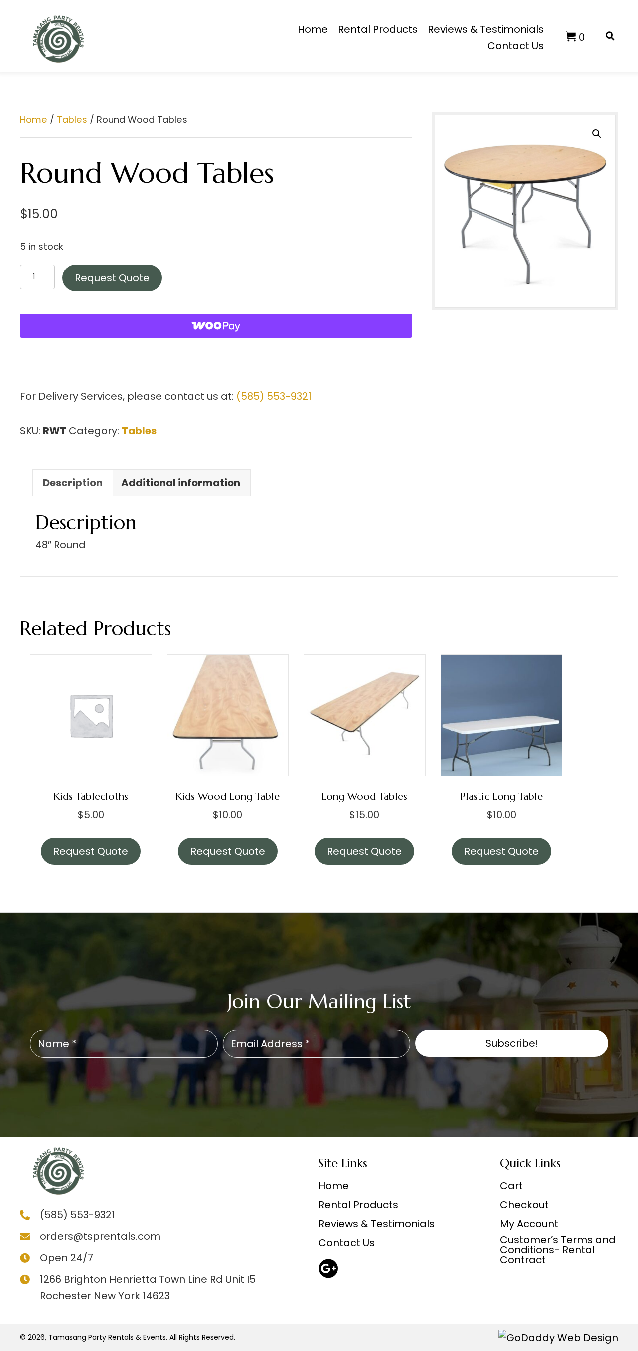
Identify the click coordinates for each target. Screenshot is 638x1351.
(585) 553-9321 (274, 396)
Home (33, 119)
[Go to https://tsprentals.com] (57, 1166)
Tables (72, 119)
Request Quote (112, 278)
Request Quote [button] (227, 851)
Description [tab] (73, 483)
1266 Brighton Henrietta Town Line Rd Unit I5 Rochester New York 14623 (148, 1287)
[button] (597, 134)
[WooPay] (216, 326)
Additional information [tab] (180, 483)
